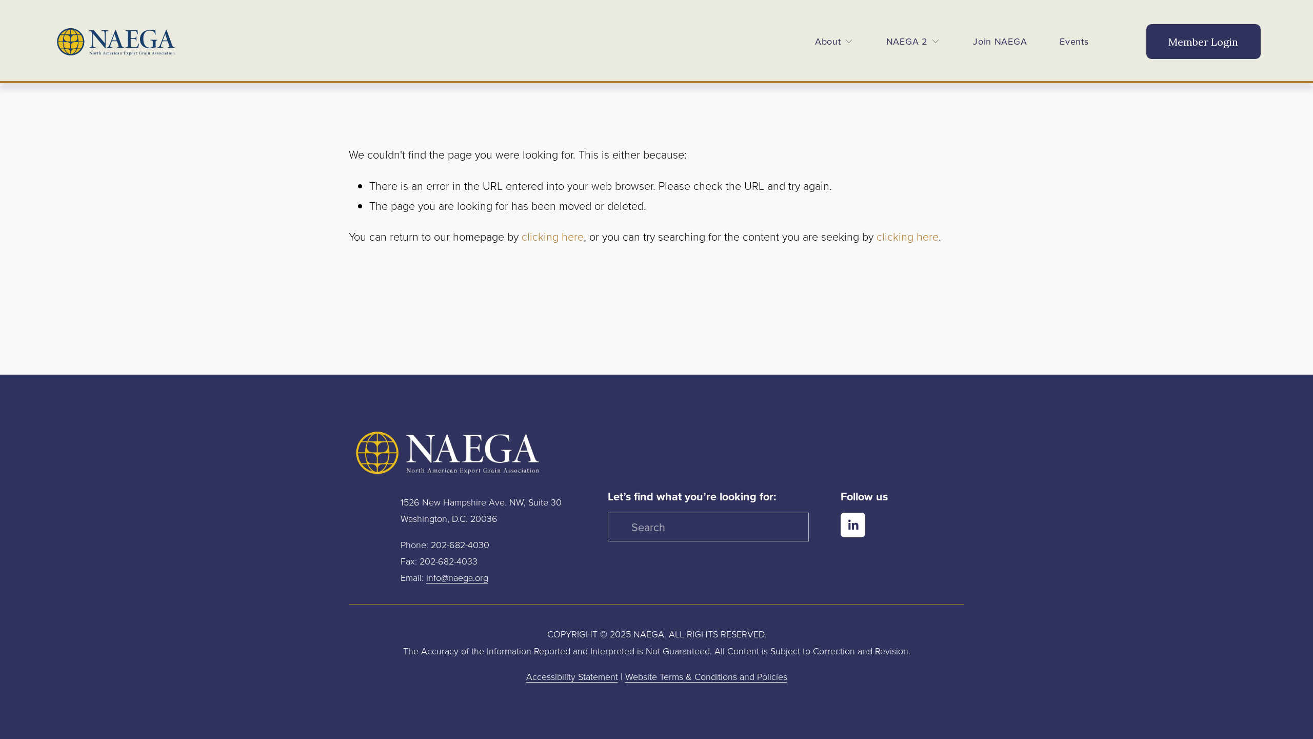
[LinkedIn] (853, 525)
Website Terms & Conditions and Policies (706, 676)
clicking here (553, 236)
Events (1074, 41)
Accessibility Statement (572, 676)
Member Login (1203, 41)
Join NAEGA (1000, 41)
